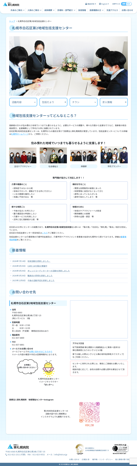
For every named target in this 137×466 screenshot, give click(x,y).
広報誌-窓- (86, 459)
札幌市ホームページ (19, 134)
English (104, 4)
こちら (45, 232)
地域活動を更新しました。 (39, 261)
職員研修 (91, 4)
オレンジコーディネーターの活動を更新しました (49, 270)
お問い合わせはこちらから (40, 351)
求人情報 (107, 102)
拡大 (128, 4)
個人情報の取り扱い (123, 459)
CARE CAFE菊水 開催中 (37, 265)
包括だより (48, 102)
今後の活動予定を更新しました (41, 280)
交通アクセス (112, 10)
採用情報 (82, 10)
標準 (123, 4)
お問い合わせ (127, 10)
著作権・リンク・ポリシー (102, 459)
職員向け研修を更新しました (40, 275)
